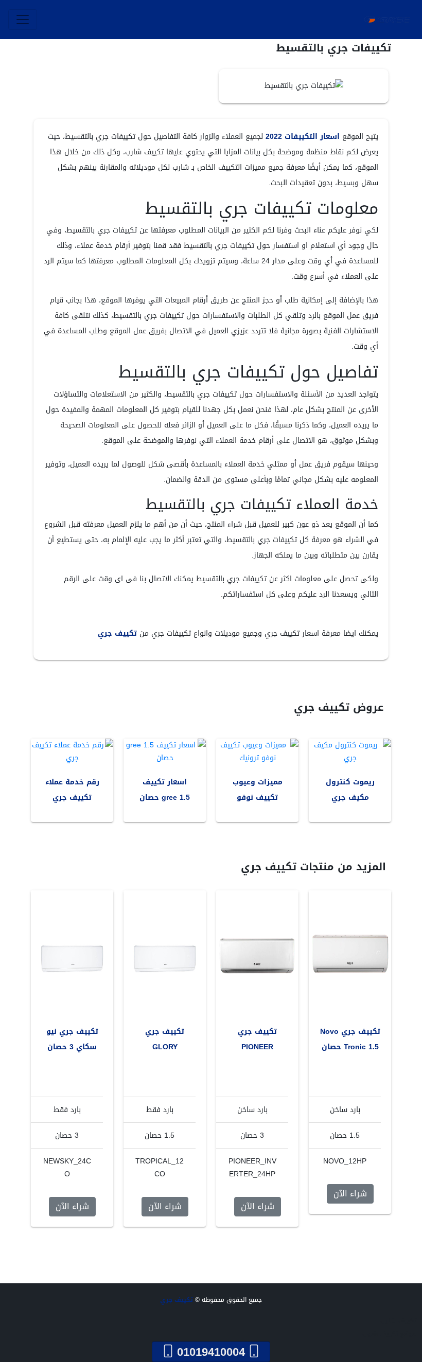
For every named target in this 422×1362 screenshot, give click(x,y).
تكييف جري (117, 633)
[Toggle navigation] (22, 19)
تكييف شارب (398, 1321)
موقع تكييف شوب (389, 1333)
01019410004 (211, 1351)
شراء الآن (350, 1194)
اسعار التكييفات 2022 (303, 137)
